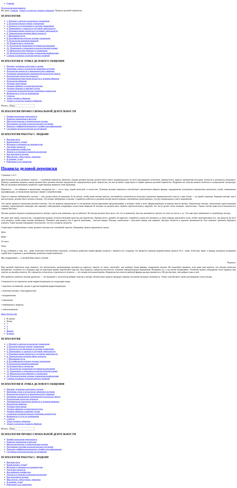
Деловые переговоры (16, 83)
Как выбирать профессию (19, 149)
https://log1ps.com (9, 314)
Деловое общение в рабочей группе (23, 88)
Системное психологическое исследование (27, 129)
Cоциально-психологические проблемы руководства (31, 91)
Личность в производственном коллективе (27, 152)
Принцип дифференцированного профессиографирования (34, 126)
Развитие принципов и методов (21, 119)
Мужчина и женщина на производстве (25, 144)
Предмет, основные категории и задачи (25, 66)
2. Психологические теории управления (25, 23)
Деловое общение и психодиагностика (25, 86)
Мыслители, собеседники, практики (24, 157)
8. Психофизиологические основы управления (28, 38)
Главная (10, 3)
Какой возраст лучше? (17, 142)
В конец (10, 333)
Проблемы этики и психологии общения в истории (31, 69)
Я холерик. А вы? (15, 159)
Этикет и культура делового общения (36, 10)
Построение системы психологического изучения (30, 124)
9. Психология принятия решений (22, 41)
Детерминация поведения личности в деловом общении (33, 78)
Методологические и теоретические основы (27, 121)
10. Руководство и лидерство (20, 43)
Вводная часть (13, 139)
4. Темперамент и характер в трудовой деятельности (31, 28)
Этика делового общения (18, 98)
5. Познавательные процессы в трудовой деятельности (32, 31)
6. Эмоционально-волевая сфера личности (26, 33)
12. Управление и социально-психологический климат (32, 48)
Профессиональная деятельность (22, 116)
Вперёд (10, 331)
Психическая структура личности (22, 76)
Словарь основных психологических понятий (28, 55)
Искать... (5, 105)
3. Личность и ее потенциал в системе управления (30, 26)
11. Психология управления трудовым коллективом (31, 46)
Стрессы (11, 96)
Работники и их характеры (19, 161)
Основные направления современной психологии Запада (33, 73)
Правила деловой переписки (29, 168)
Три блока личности (16, 147)
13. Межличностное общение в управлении (27, 50)
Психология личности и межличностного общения (30, 71)
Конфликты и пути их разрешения (23, 93)
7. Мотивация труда (16, 36)
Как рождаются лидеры (18, 154)
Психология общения (17, 81)
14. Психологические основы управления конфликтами (33, 53)
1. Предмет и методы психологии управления (28, 21)
